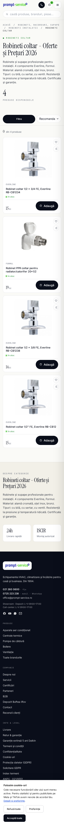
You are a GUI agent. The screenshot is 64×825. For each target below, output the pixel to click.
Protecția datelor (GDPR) (17, 762)
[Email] (20, 613)
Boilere (7, 646)
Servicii (7, 679)
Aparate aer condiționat (16, 630)
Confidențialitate (12, 751)
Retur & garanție (12, 735)
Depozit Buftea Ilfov (14, 701)
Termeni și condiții (13, 746)
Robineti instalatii (23, 28)
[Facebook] (4, 613)
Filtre (19, 119)
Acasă (6, 25)
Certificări (8, 685)
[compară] (56, 149)
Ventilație (8, 652)
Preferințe (34, 809)
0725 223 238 (11, 593)
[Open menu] (57, 4)
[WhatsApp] (15, 613)
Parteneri (8, 690)
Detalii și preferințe (14, 800)
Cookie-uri (9, 756)
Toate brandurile (12, 657)
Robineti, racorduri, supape (39, 25)
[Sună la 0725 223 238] (41, 5)
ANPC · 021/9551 (13, 778)
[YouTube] (9, 613)
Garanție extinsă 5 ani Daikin (19, 740)
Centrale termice (12, 635)
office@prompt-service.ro (17, 597)
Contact (7, 707)
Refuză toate (14, 809)
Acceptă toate (14, 818)
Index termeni (11, 773)
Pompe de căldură (13, 641)
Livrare (7, 729)
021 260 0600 (11, 589)
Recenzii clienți (11, 712)
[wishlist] (56, 142)
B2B (5, 696)
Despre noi (9, 674)
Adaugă (49, 206)
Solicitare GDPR (12, 767)
